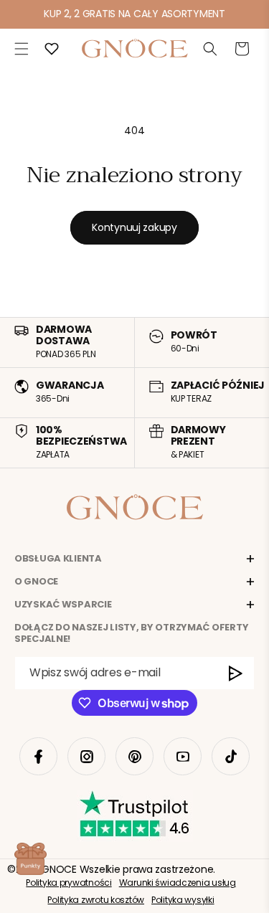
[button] (21, 49)
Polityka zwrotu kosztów (95, 900)
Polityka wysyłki (182, 900)
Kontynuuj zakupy (134, 227)
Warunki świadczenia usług (177, 882)
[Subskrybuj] (236, 673)
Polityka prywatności (68, 882)
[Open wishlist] (51, 49)
